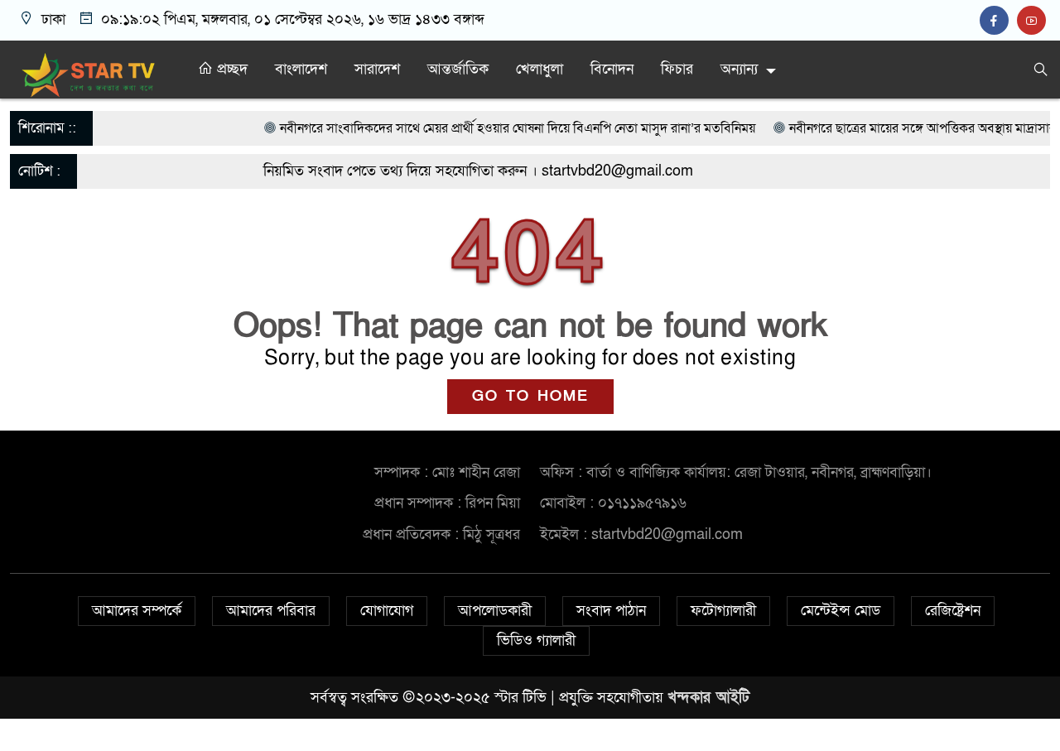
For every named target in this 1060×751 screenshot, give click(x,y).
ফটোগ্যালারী (723, 610)
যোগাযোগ (386, 610)
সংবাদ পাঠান (611, 610)
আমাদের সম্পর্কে (136, 610)
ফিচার (677, 69)
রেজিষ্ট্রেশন (952, 610)
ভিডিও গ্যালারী (536, 640)
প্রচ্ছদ (230, 69)
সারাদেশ (377, 69)
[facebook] (998, 21)
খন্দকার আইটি (708, 697)
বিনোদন (612, 69)
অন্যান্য (739, 69)
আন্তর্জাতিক (458, 69)
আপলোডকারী (495, 610)
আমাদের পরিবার (271, 610)
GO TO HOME (530, 396)
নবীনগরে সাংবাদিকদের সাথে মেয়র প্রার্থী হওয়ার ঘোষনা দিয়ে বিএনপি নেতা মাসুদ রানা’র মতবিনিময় (499, 128)
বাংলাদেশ (301, 69)
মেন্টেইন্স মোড (840, 610)
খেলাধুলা (539, 69)
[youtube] (1033, 21)
